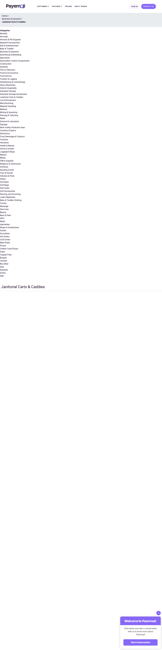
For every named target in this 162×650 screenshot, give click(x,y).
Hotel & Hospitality (8, 88)
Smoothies (5, 233)
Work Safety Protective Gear (12, 127)
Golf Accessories (7, 191)
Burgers (3, 258)
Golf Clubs (4, 188)
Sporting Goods (7, 170)
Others (3, 179)
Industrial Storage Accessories (13, 94)
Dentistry (4, 67)
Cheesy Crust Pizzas (9, 248)
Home (4, 16)
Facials (3, 203)
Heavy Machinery (7, 85)
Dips (2, 267)
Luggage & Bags (7, 152)
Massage (4, 206)
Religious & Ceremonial (10, 164)
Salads (3, 230)
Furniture (4, 139)
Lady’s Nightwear (7, 197)
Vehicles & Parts (7, 176)
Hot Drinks (4, 236)
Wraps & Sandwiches (9, 227)
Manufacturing (6, 103)
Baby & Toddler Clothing (11, 200)
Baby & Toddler (7, 48)
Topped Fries (6, 255)
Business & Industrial (9, 52)
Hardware (4, 142)
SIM (2, 276)
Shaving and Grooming (10, 194)
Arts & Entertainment (9, 45)
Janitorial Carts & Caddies (11, 97)
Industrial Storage (8, 91)
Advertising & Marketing (10, 55)
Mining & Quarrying (8, 112)
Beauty (3, 212)
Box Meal (4, 264)
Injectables (5, 224)
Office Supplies (6, 161)
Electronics (5, 133)
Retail (2, 118)
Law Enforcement (8, 100)
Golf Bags (4, 185)
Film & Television (7, 70)
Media (3, 158)
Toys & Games (6, 173)
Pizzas (3, 245)
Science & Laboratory (9, 121)
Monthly (3, 33)
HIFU (2, 218)
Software (4, 167)
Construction (5, 64)
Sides (2, 252)
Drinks (3, 273)
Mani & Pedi (5, 215)
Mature (3, 155)
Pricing (68, 6)
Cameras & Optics (8, 130)
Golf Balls (4, 182)
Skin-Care (4, 209)
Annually (4, 36)
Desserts (4, 270)
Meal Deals (5, 242)
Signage (3, 124)
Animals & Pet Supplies (10, 39)
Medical (3, 109)
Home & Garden (7, 148)
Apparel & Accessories (10, 42)
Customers (42, 6)
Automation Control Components (14, 61)
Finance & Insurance (9, 73)
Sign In (134, 6)
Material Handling (8, 106)
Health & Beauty (7, 145)
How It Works (81, 6)
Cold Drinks (5, 239)
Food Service (6, 76)
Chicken (3, 261)
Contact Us (148, 6)
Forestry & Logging (8, 79)
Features (56, 6)
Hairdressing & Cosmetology (12, 82)
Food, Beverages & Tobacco (12, 136)
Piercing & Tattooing (9, 115)
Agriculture (5, 58)
